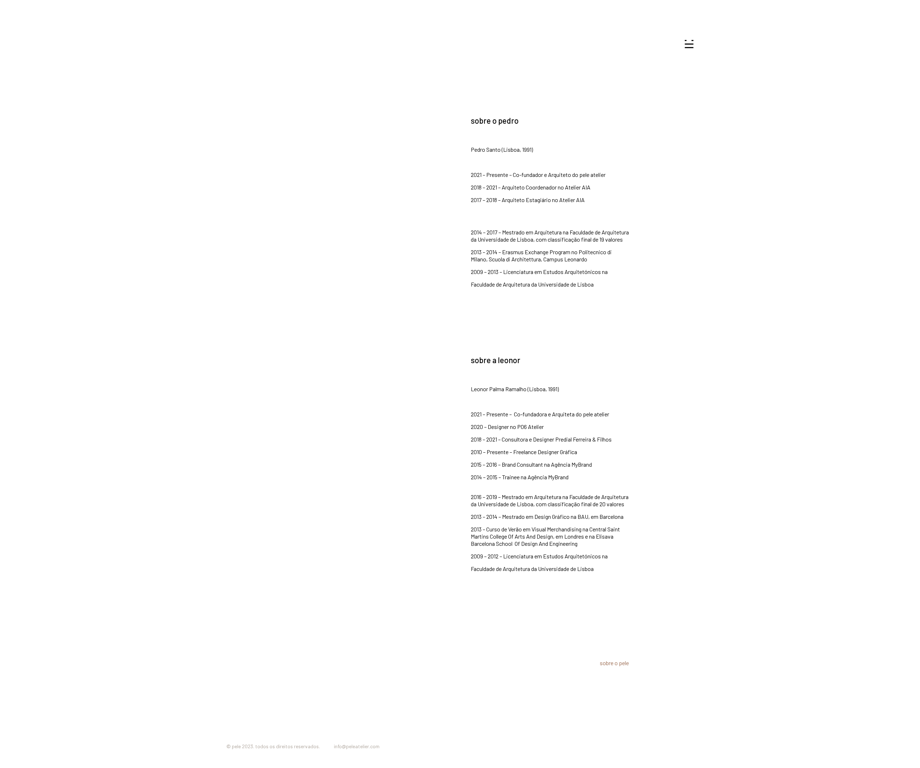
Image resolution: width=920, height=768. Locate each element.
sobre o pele (614, 662)
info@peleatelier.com (357, 746)
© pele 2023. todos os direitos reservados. (273, 746)
